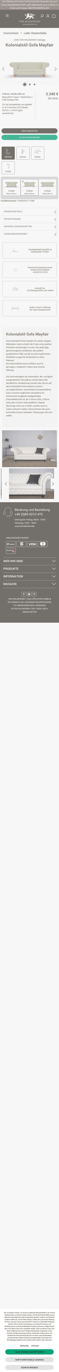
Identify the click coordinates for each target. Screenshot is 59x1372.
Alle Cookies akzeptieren (29, 1351)
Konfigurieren (29, 1367)
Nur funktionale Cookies (29, 1359)
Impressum (35, 1345)
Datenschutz (24, 1345)
